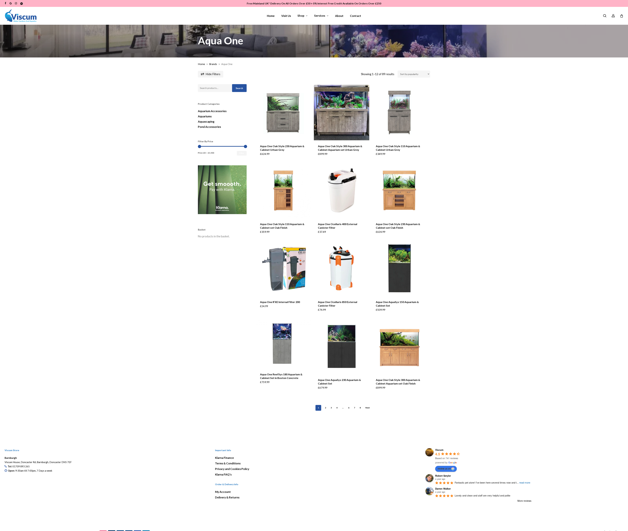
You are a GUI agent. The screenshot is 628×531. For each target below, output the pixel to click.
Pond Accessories (209, 126)
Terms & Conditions (228, 463)
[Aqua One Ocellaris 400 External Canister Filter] (341, 190)
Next (367, 407)
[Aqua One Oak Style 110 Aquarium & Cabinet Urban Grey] (399, 112)
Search (239, 88)
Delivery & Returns (227, 497)
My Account (223, 492)
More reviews (524, 500)
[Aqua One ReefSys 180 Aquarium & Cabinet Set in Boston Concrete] (283, 343)
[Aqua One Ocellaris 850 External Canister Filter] (341, 268)
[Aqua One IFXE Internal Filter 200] (283, 268)
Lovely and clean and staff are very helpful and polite (482, 495)
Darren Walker (443, 488)
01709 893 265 (21, 466)
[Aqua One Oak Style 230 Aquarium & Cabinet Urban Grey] (283, 112)
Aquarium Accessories (212, 111)
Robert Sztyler (443, 475)
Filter (241, 153)
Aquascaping (206, 121)
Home (201, 64)
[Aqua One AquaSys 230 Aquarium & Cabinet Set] (341, 346)
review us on (444, 468)
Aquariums (205, 116)
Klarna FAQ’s (223, 474)
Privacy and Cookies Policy (232, 469)
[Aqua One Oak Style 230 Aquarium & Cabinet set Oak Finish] (399, 190)
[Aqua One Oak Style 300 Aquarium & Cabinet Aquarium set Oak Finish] (399, 346)
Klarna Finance (224, 457)
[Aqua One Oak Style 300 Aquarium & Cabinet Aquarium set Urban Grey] (341, 112)
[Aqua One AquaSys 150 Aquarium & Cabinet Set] (399, 268)
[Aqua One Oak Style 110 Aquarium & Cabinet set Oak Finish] (283, 190)
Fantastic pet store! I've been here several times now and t (492, 482)
